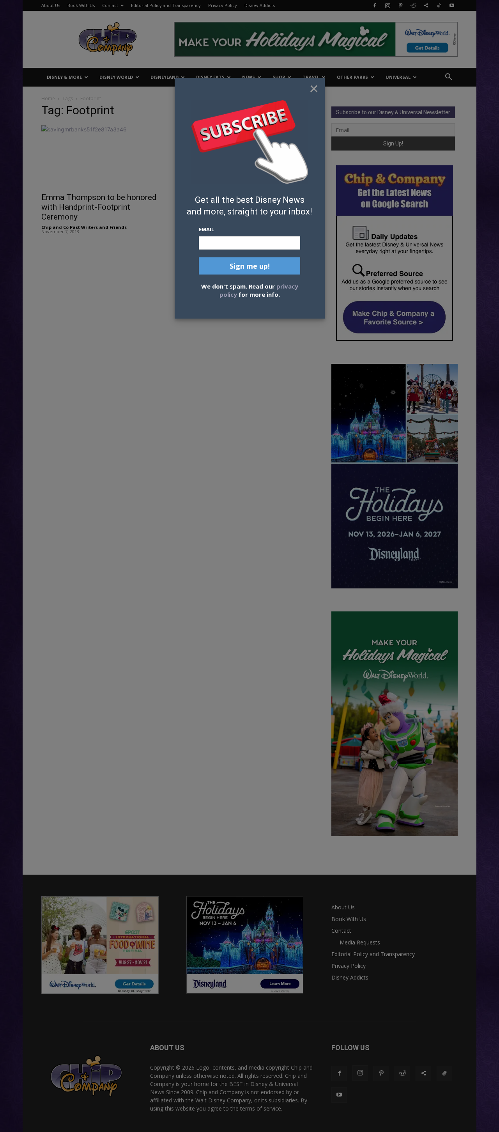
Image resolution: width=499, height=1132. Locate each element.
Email (206, 229)
